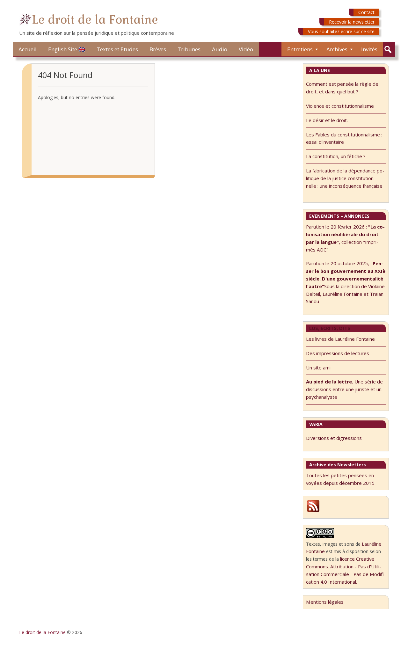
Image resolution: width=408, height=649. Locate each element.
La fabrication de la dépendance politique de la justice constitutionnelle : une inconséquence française (345, 178)
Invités (369, 49)
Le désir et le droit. (327, 120)
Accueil (27, 49)
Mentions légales (325, 602)
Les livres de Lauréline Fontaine (340, 339)
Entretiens (300, 49)
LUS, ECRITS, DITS (329, 328)
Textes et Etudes (117, 49)
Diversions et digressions (334, 438)
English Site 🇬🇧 (66, 49)
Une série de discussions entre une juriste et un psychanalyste (344, 389)
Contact (366, 12)
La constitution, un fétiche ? (336, 156)
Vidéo (246, 49)
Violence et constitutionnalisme (340, 106)
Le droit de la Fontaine (95, 19)
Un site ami (318, 367)
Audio (219, 49)
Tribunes (189, 49)
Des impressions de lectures (337, 353)
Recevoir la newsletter (352, 22)
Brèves (157, 49)
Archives (336, 49)
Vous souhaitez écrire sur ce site (341, 31)
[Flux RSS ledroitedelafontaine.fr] (313, 511)
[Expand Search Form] (387, 49)
